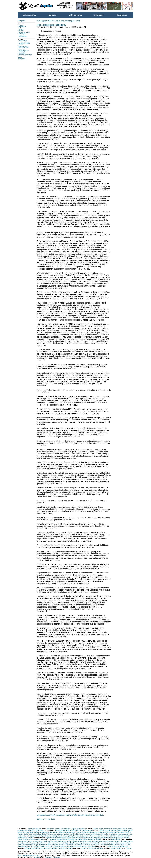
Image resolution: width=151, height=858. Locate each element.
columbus (108, 841)
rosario (120, 838)
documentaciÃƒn (52, 848)
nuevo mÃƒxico (115, 843)
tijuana (20, 839)
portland (61, 845)
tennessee (56, 846)
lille (47, 834)
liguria (44, 834)
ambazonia (50, 829)
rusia (85, 836)
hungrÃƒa (127, 832)
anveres (119, 830)
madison (49, 843)
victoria (36, 830)
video (101, 848)
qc (80, 830)
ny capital (21, 843)
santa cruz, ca (28, 846)
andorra (113, 830)
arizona (20, 841)
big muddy (54, 841)
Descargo (48, 857)
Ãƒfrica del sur (82, 829)
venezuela (39, 839)
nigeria (74, 829)
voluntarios (69, 848)
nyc (37, 845)
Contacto (52, 15)
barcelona (26, 832)
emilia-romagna (85, 832)
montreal (114, 829)
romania (81, 836)
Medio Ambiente (23, 46)
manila (77, 830)
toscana (116, 836)
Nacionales (22, 35)
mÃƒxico (97, 838)
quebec (130, 829)
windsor (41, 830)
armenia (125, 830)
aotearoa (53, 839)
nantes (87, 834)
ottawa (125, 829)
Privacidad (56, 857)
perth (91, 839)
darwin (70, 839)
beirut (115, 846)
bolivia (54, 838)
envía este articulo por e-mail (68, 21)
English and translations (25, 54)
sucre (79, 838)
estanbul (25, 834)
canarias (57, 829)
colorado (102, 841)
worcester (92, 846)
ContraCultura (23, 52)
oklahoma (41, 845)
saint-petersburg (87, 830)
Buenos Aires (22, 26)
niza (101, 834)
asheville (26, 841)
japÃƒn (67, 830)
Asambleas (21, 49)
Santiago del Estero (24, 32)
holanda (97, 834)
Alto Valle (20, 30)
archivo (20, 57)
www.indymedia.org (34, 829)
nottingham (125, 834)
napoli (92, 834)
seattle (42, 846)
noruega (118, 834)
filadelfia (48, 845)
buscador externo (22, 59)
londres (66, 834)
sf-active (37, 857)
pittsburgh (55, 845)
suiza (107, 836)
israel (120, 846)
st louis (89, 845)
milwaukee (72, 843)
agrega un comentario (46, 819)
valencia (30, 838)
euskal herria (102, 832)
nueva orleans (126, 843)
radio (89, 848)
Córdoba (21, 29)
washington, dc (117, 841)
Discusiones (22, 53)
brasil (75, 838)
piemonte (59, 836)
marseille (81, 834)
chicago (88, 841)
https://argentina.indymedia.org (28, 855)
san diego (95, 845)
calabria (67, 832)
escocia (97, 836)
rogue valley (82, 845)
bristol (50, 832)
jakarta (62, 830)
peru (101, 838)
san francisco (104, 845)
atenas (130, 830)
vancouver (29, 830)
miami (59, 843)
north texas (31, 845)
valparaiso (32, 839)
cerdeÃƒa (91, 836)
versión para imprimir (45, 21)
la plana (35, 834)
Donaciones (122, 15)
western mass (84, 846)
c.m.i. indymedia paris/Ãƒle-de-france (38, 836)
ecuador (90, 838)
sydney (98, 839)
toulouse (122, 836)
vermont (76, 846)
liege (40, 834)
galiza (109, 832)
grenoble (121, 832)
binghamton (62, 841)
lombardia (60, 834)
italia (30, 834)
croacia (72, 832)
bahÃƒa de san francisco (117, 845)
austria (20, 832)
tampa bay (48, 846)
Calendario (98, 15)
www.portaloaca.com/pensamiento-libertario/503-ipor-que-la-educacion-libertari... (70, 815)
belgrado (44, 832)
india (113, 839)
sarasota (36, 846)
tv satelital (95, 848)
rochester (74, 845)
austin (37, 841)
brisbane (59, 839)
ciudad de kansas (31, 843)
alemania (114, 832)
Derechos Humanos (24, 42)
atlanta (32, 841)
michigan (65, 843)
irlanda (20, 834)
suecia (103, 836)
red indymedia (21, 58)
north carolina (22, 845)
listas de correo (41, 848)
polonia (65, 836)
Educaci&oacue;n (24, 50)
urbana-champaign (66, 846)
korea (72, 830)
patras (54, 836)
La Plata (21, 28)
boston (69, 841)
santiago (126, 838)
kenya (69, 829)
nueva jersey (105, 843)
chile (64, 838)
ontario (119, 829)
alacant (107, 830)
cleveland (95, 841)
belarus (32, 832)
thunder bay (22, 830)
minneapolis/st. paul (83, 843)
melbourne (86, 839)
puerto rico (107, 838)
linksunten (52, 834)
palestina (125, 846)
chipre (78, 832)
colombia (84, 838)
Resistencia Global (24, 47)
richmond (68, 845)
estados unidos (116, 848)
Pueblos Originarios (24, 43)
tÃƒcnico (62, 848)
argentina (49, 838)
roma (76, 836)
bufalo (74, 841)
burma (57, 830)
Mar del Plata (22, 33)
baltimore (47, 841)
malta (76, 834)
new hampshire (95, 843)
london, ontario (98, 829)
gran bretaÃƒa (22, 838)
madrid (71, 834)
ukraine (128, 836)
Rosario (21, 25)
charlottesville (81, 841)
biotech (129, 848)
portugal (71, 836)
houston (130, 841)
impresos (84, 848)
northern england (109, 834)
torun (111, 836)
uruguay (25, 839)
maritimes (107, 829)
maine (55, 843)
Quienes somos (29, 15)
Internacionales (23, 36)
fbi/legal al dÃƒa (30, 848)
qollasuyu (114, 838)
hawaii (125, 841)
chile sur (70, 838)
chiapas (60, 838)
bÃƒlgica (38, 832)
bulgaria (61, 832)
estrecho (64, 829)
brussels (55, 832)
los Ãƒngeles (41, 843)
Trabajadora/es (23, 40)
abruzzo (102, 830)
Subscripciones (75, 15)
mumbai (117, 839)
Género (21, 44)
